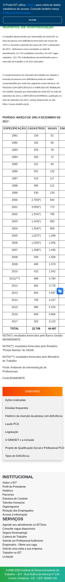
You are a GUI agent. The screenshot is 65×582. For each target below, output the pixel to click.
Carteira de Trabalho (14, 536)
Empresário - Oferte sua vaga (19, 544)
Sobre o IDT (9, 482)
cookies (30, 4)
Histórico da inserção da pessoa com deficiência (33, 416)
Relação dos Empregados (17, 510)
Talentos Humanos (13, 502)
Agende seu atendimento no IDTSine (24, 524)
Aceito (32, 19)
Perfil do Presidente (14, 486)
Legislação (11, 432)
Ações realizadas (15, 400)
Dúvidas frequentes (16, 408)
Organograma (10, 506)
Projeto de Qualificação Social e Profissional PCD (33, 448)
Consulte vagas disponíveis (18, 528)
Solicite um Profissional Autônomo (22, 540)
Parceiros (8, 494)
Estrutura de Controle (15, 498)
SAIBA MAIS (32, 391)
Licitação (7, 556)
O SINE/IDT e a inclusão (19, 440)
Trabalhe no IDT (12, 552)
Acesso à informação (14, 514)
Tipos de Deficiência (17, 455)
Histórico (7, 490)
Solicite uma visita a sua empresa (22, 548)
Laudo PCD (12, 424)
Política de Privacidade (16, 12)
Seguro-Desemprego (14, 532)
